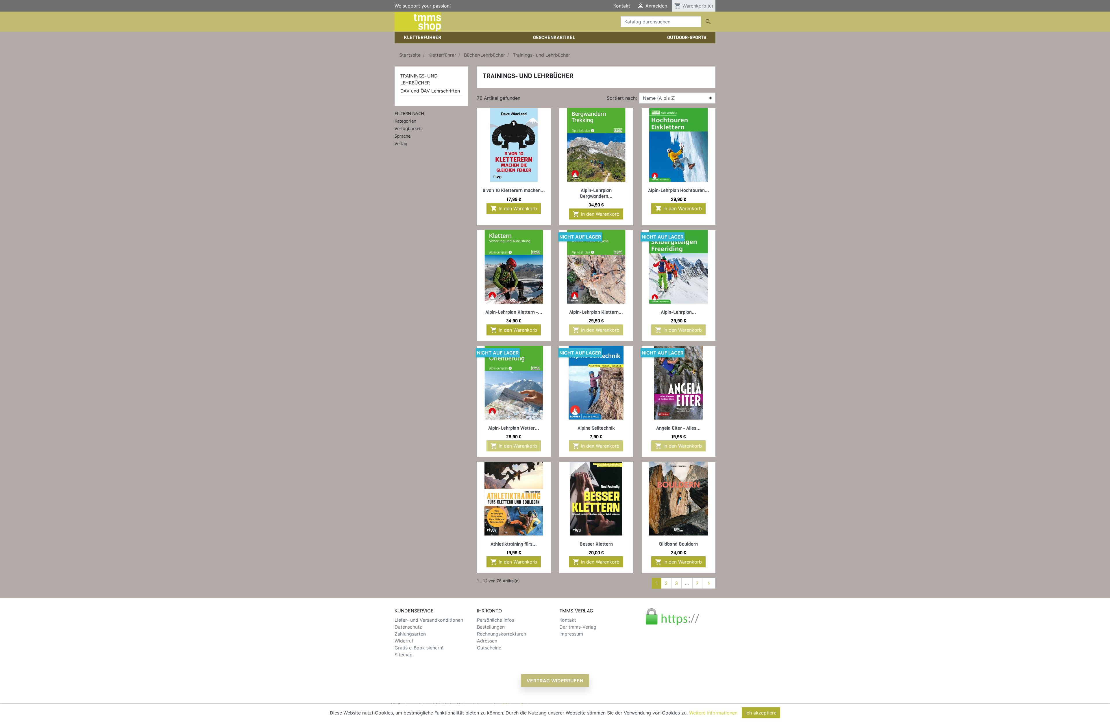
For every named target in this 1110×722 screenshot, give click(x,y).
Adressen (487, 641)
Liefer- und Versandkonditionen (429, 620)
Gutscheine (489, 648)
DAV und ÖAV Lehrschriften (430, 91)
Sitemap (403, 655)
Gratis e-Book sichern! (419, 648)
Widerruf (404, 641)
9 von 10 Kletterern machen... (514, 190)
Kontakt (621, 6)
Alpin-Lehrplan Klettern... (596, 312)
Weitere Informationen (713, 713)
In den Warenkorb (513, 208)
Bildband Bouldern (678, 544)
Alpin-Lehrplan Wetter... (513, 428)
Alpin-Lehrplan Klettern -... (513, 312)
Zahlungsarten (410, 634)
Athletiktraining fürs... (514, 544)
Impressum (571, 634)
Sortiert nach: (622, 98)
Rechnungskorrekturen (501, 634)
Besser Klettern (596, 544)
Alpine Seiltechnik (596, 428)
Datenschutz (408, 627)
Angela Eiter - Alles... (678, 428)
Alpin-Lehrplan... (678, 312)
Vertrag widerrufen (555, 681)
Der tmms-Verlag (577, 627)
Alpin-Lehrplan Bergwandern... (596, 193)
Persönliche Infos (495, 620)
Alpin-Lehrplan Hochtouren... (678, 190)
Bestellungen (491, 627)
